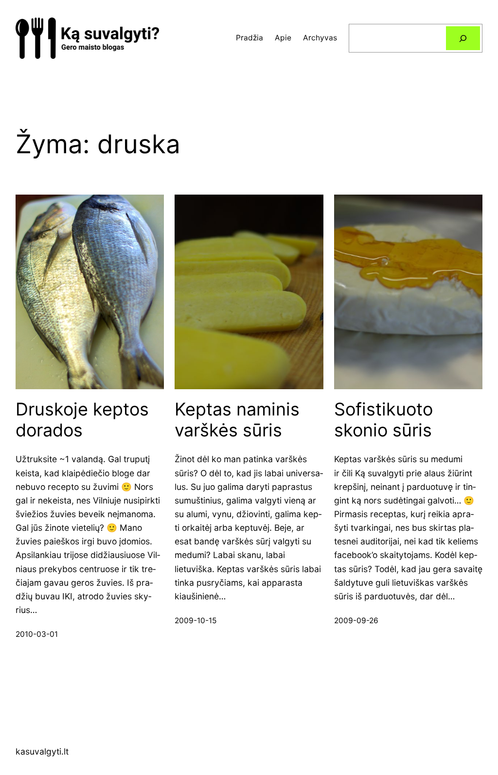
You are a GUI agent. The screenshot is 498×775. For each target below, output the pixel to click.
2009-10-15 (195, 620)
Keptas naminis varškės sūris (237, 420)
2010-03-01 (37, 634)
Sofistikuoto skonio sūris (383, 420)
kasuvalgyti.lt (42, 751)
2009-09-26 (356, 620)
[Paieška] (463, 38)
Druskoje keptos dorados (82, 420)
